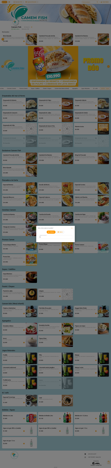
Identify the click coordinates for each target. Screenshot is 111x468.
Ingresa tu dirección (43, 235)
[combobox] (56, 237)
